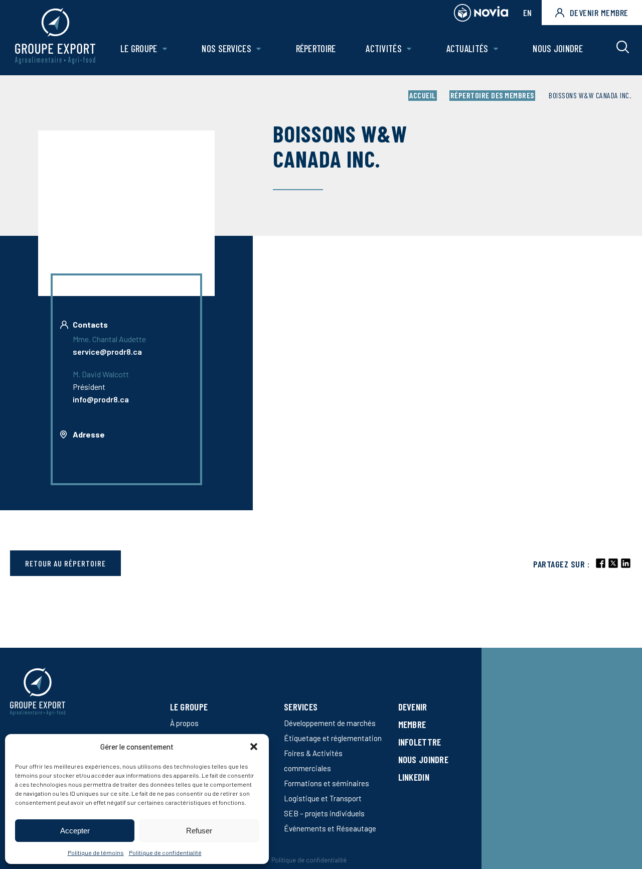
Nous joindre (558, 48)
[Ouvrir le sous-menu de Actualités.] (496, 49)
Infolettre (419, 742)
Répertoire (316, 48)
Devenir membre (599, 12)
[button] (254, 747)
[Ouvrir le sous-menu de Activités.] (409, 49)
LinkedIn (413, 777)
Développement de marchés (330, 723)
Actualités (467, 48)
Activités (384, 48)
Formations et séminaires (326, 783)
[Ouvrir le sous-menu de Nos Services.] (258, 49)
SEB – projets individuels (324, 813)
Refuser (199, 830)
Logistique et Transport (323, 798)
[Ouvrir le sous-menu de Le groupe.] (164, 49)
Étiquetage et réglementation (333, 738)
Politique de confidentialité (165, 852)
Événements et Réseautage (330, 828)
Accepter (75, 830)
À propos (184, 723)
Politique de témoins (96, 852)
